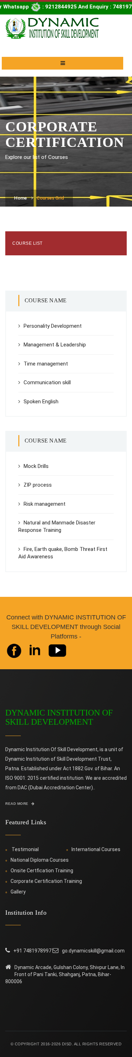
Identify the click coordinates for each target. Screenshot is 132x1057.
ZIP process (38, 485)
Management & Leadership (55, 345)
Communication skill (47, 382)
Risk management (44, 504)
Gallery (18, 892)
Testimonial (25, 849)
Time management (46, 364)
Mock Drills (36, 466)
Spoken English (41, 401)
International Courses (95, 849)
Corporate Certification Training (46, 881)
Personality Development (53, 326)
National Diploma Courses (40, 860)
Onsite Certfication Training (42, 870)
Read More (17, 804)
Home (20, 198)
